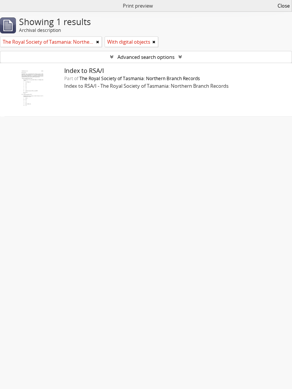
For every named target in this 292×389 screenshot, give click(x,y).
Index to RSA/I (84, 70)
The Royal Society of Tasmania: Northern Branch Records (139, 78)
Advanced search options (146, 57)
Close (284, 5)
